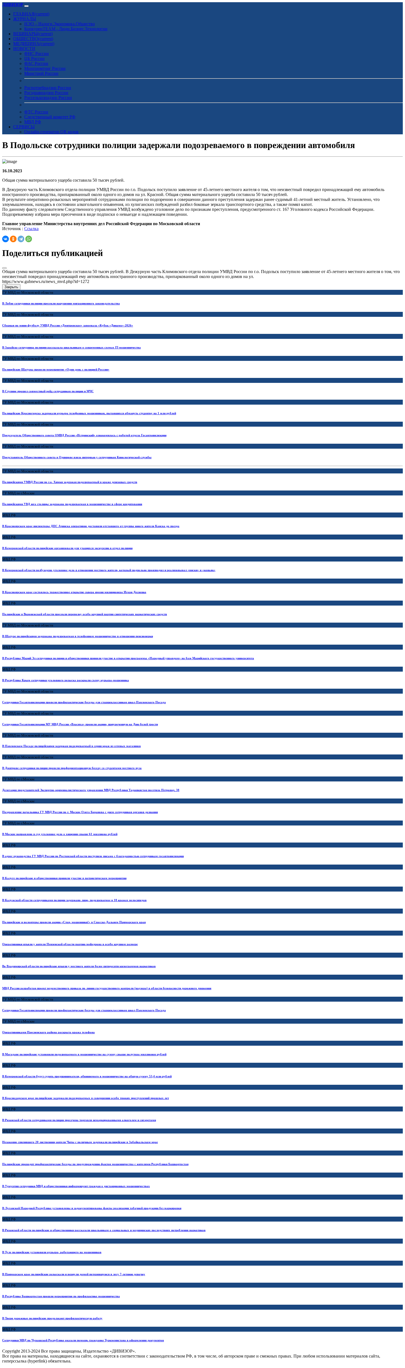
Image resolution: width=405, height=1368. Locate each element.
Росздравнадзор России (46, 92)
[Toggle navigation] (26, 6)
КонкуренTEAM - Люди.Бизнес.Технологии (65, 28)
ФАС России (36, 63)
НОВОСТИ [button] (24, 48)
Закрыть (11, 287)
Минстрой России (41, 73)
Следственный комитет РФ (49, 117)
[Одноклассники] (13, 239)
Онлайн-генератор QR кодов (51, 131)
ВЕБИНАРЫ (33, 33)
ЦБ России (34, 58)
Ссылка (31, 228)
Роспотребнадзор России (47, 87)
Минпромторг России (45, 68)
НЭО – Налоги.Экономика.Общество (59, 23)
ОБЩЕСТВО (33, 38)
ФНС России (36, 53)
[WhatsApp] (28, 239)
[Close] (4, 268)
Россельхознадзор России (48, 97)
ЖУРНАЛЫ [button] (24, 19)
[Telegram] (21, 239)
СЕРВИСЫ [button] (24, 126)
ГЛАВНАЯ (31, 14)
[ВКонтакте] (5, 239)
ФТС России (36, 112)
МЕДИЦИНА (33, 43)
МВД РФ (32, 121)
